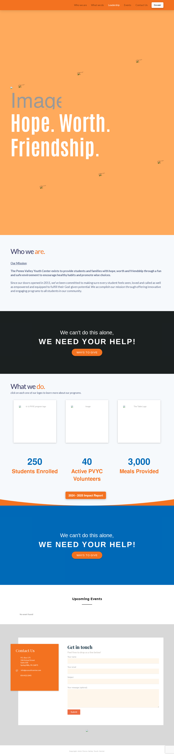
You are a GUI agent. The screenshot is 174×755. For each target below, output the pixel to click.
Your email (72, 667)
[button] (35, 421)
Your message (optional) (77, 687)
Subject (70, 677)
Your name (72, 657)
